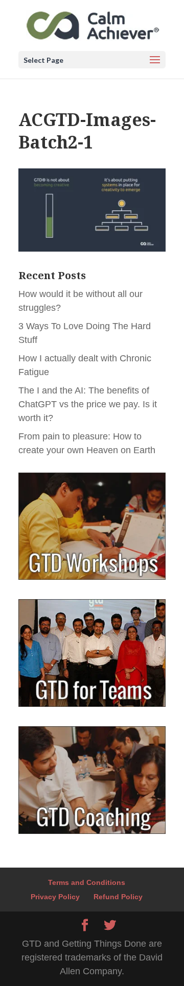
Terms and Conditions (86, 882)
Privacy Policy (55, 897)
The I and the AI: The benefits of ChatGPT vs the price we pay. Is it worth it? (87, 404)
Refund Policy (118, 897)
